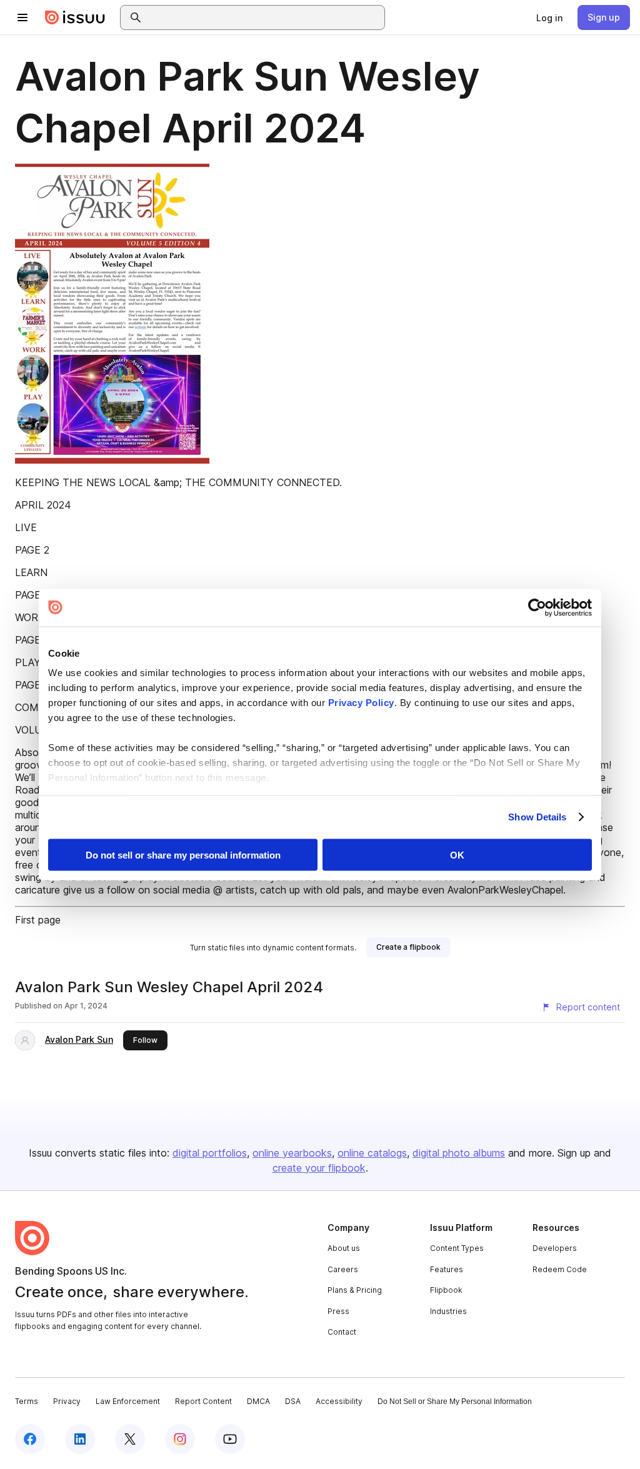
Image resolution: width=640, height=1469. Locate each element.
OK (457, 854)
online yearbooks (292, 1153)
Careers (343, 1269)
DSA (293, 1401)
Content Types (457, 1248)
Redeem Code (559, 1269)
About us (344, 1248)
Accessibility (339, 1401)
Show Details (537, 817)
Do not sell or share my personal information (183, 854)
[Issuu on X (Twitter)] (130, 1439)
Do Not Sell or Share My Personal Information (455, 1401)
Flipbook (446, 1290)
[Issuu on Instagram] (180, 1439)
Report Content (203, 1401)
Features (446, 1269)
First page (38, 920)
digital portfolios (209, 1153)
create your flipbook (319, 1168)
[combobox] (263, 17)
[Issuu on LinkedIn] (80, 1439)
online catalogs (372, 1153)
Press (338, 1311)
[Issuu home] (75, 17)
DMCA (258, 1401)
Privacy (67, 1401)
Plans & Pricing (355, 1290)
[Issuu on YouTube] (230, 1439)
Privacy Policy (361, 702)
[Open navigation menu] (22, 17)
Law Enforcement (128, 1401)
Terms (26, 1401)
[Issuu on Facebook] (30, 1439)
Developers (554, 1248)
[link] (549, 17)
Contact (342, 1332)
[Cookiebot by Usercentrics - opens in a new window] (537, 607)
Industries (448, 1311)
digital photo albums (458, 1153)
